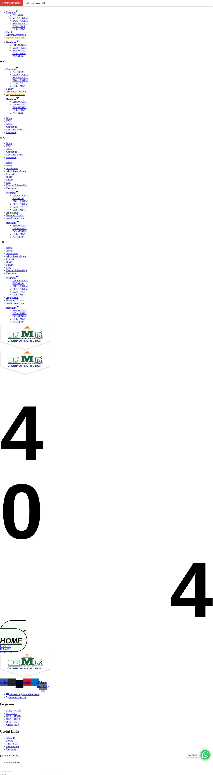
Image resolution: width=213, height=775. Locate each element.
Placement (11, 132)
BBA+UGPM (19, 45)
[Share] (7, 771)
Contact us (11, 126)
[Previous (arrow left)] (1, 774)
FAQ (8, 121)
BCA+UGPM (19, 50)
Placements (11, 188)
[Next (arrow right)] (4, 774)
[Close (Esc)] (10, 771)
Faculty (10, 32)
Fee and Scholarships (16, 185)
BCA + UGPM (20, 20)
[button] (106, 61)
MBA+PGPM (19, 47)
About (9, 124)
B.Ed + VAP (18, 26)
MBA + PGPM (20, 18)
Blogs (9, 118)
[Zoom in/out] (1, 771)
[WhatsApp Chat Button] (205, 754)
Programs (11, 12)
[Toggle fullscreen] (4, 771)
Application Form (15, 218)
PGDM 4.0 (18, 15)
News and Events (15, 129)
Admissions (12, 168)
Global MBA (19, 29)
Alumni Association (16, 34)
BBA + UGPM (20, 23)
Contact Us (11, 174)
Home (9, 162)
